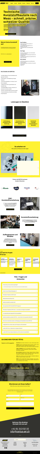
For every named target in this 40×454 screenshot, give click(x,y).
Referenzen (25, 442)
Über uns (25, 443)
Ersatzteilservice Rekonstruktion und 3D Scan (20, 122)
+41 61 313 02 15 (23, 0)
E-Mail (7, 397)
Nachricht (7, 401)
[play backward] (1, 188)
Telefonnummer (22, 397)
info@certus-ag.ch (20, 431)
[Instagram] (6, 448)
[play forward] (38, 188)
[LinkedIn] (5, 448)
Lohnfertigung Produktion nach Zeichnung (7, 122)
